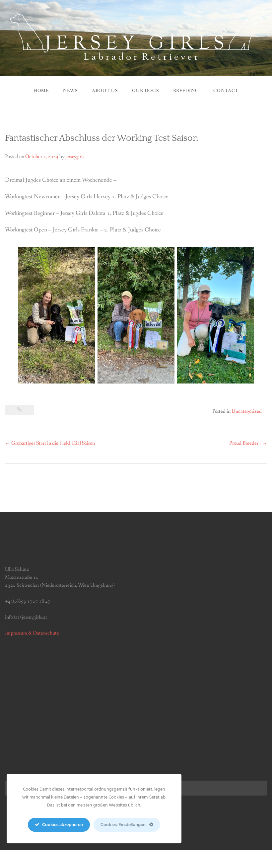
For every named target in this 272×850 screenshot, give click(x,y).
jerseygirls (74, 156)
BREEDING (186, 91)
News (70, 91)
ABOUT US (105, 91)
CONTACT (225, 91)
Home (41, 91)
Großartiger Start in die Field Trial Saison (50, 443)
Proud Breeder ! (248, 443)
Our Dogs (145, 91)
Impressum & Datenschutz (32, 633)
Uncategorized (247, 411)
